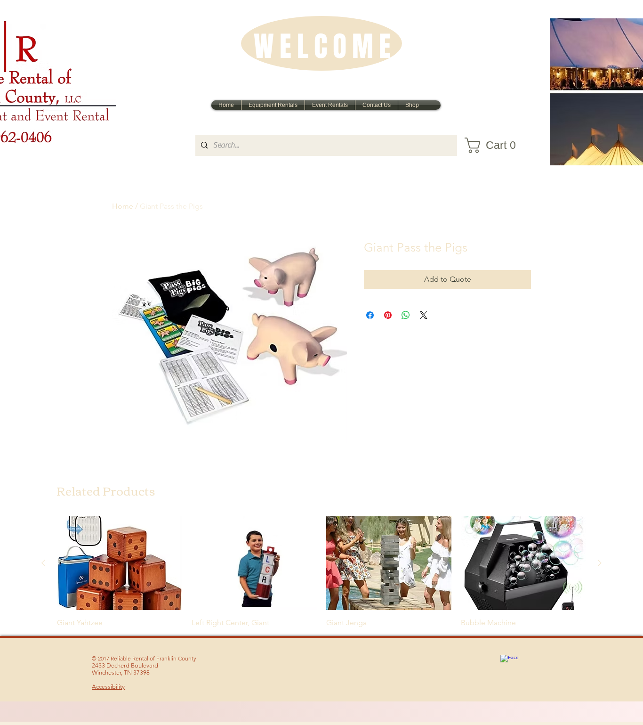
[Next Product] (599, 563)
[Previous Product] (43, 563)
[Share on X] (423, 315)
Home (122, 206)
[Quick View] (119, 563)
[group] (321, 572)
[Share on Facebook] (370, 315)
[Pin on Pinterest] (388, 315)
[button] (496, 145)
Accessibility (108, 686)
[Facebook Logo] (509, 664)
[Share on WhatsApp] (405, 315)
